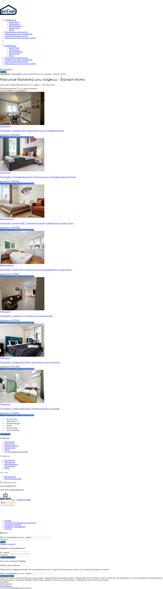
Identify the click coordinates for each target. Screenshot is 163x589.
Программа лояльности (16, 32)
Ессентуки (14, 22)
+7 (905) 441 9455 (23, 500)
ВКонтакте (10, 477)
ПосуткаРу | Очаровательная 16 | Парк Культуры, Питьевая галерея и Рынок (38, 177)
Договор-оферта (13, 525)
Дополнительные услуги (16, 36)
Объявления (10, 20)
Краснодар (14, 28)
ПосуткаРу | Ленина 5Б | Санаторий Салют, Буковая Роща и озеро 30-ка (35, 270)
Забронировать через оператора (17, 137)
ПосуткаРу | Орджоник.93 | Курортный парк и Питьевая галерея (32, 131)
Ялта (11, 30)
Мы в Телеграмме (12, 479)
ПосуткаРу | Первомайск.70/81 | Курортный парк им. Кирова (29, 409)
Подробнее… (6, 586)
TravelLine (4, 438)
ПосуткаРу (16, 74)
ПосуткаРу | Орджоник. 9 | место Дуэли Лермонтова (26, 316)
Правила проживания (14, 527)
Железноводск (16, 26)
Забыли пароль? (8, 544)
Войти (22, 561)
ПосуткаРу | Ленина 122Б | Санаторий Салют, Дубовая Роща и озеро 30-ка (36, 223)
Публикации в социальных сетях (20, 38)
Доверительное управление (18, 34)
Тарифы (8, 529)
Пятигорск (14, 24)
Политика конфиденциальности (20, 523)
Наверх (8, 521)
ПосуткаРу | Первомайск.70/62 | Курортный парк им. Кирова (30, 362)
